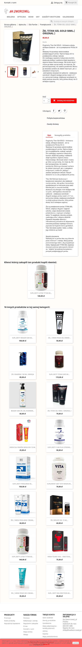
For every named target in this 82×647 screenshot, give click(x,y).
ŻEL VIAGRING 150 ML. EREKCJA (22, 374)
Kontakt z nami (10, 2)
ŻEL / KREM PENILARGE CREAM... (22, 520)
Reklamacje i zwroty (30, 621)
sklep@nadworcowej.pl (72, 630)
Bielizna (11, 17)
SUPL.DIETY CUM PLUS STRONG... (59, 447)
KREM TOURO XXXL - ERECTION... (59, 557)
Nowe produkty (9, 621)
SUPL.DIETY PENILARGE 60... (23, 484)
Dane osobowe (48, 618)
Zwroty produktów (49, 620)
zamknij (75, 643)
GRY (38, 17)
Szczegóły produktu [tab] (62, 135)
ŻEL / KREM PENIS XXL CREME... (59, 338)
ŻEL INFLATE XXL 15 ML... (59, 520)
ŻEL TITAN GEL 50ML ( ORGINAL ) (59, 411)
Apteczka (21, 17)
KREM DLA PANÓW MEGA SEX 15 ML (22, 447)
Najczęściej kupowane (12, 623)
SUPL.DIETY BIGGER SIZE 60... (22, 338)
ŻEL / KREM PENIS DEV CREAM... (22, 593)
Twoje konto (49, 615)
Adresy (45, 631)
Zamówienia (47, 623)
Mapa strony (27, 632)
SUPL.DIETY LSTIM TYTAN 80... (41, 293)
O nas (25, 626)
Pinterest (65, 111)
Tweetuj (59, 111)
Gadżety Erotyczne (51, 17)
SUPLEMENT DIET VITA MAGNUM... (59, 484)
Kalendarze (68, 17)
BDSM (30, 17)
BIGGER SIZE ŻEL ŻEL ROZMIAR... (22, 411)
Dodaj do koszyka (63, 100)
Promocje (7, 618)
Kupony (45, 634)
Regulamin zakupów (30, 623)
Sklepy (25, 634)
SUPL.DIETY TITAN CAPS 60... (59, 374)
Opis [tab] (49, 135)
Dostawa (26, 618)
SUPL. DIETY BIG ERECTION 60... (59, 593)
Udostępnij (53, 111)
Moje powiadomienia (50, 637)
